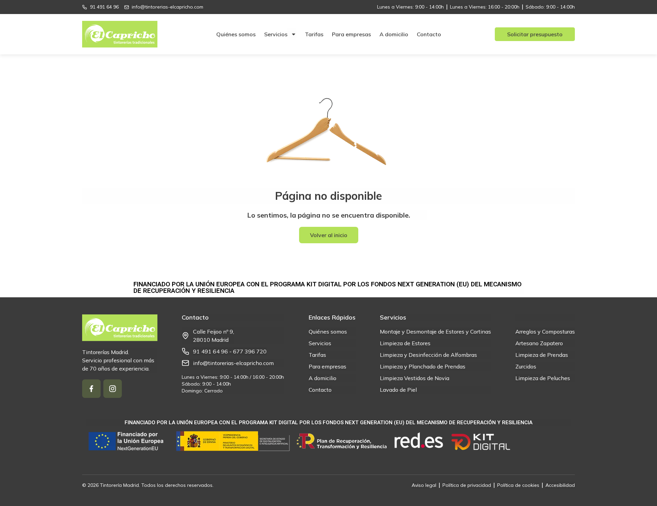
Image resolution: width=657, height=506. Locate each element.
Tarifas (314, 34)
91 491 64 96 (210, 351)
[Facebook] (91, 388)
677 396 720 (250, 351)
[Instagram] (112, 388)
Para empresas (351, 34)
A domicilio (393, 34)
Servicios (275, 34)
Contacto (429, 34)
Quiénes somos (236, 34)
